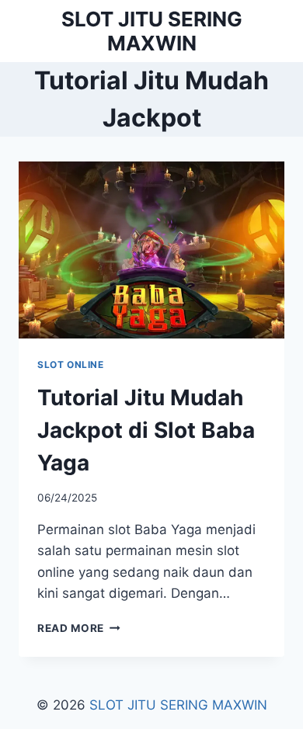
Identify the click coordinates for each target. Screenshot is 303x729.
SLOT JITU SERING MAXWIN (178, 705)
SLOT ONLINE (70, 364)
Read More (78, 628)
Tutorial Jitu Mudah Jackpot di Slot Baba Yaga (146, 430)
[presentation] (151, 249)
